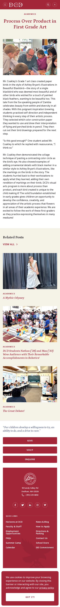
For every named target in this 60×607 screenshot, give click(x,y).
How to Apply (43, 526)
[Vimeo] (45, 505)
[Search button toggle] (48, 4)
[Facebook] (15, 505)
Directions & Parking (42, 532)
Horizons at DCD (14, 522)
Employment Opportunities (13, 532)
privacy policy (46, 588)
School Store (42, 543)
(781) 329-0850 (32, 494)
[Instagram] (37, 505)
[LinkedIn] (30, 505)
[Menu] (5, 4)
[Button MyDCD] (54, 4)
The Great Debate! (13, 411)
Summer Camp (13, 543)
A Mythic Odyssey (13, 297)
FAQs (8, 538)
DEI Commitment (45, 547)
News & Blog (42, 522)
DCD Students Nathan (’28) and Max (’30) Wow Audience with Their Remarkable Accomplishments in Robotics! (28, 354)
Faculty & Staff (14, 526)
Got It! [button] (30, 597)
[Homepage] (15, 6)
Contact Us (41, 538)
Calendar (10, 547)
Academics (30, 14)
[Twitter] (22, 505)
